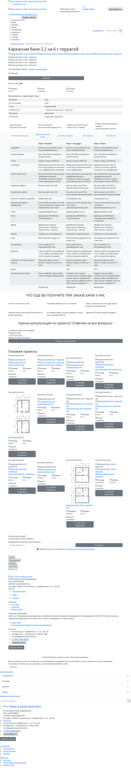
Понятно (13, 667)
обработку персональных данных (80, 549)
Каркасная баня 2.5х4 (45, 472)
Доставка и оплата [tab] (65, 136)
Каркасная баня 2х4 (45, 404)
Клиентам (4, 758)
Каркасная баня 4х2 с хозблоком (21, 474)
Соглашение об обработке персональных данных (32, 625)
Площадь (6, 681)
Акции (14, 27)
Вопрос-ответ (17, 609)
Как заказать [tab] (88, 136)
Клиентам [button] (16, 32)
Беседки (15, 25)
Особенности (7, 676)
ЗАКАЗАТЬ (46, 78)
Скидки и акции (9, 751)
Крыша (5, 692)
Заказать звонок (16, 647)
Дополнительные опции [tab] (43, 135)
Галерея (15, 35)
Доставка (15, 604)
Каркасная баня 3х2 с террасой (49, 365)
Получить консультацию (65, 341)
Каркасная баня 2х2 (16, 365)
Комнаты (5, 686)
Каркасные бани (17, 44)
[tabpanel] (65, 216)
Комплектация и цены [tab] (20, 136)
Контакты (15, 39)
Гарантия (15, 607)
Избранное (98, 30)
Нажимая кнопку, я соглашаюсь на (66, 549)
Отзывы (15, 37)
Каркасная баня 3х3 (16, 437)
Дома (14, 22)
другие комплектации (37, 69)
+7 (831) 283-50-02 (15, 335)
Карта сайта (16, 622)
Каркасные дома (7, 696)
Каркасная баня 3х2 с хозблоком (108, 369)
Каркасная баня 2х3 (74, 367)
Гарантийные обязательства (14, 763)
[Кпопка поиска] (120, 30)
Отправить (99, 545)
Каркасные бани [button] (18, 20)
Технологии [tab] (111, 136)
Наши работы (8, 749)
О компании (16, 30)
